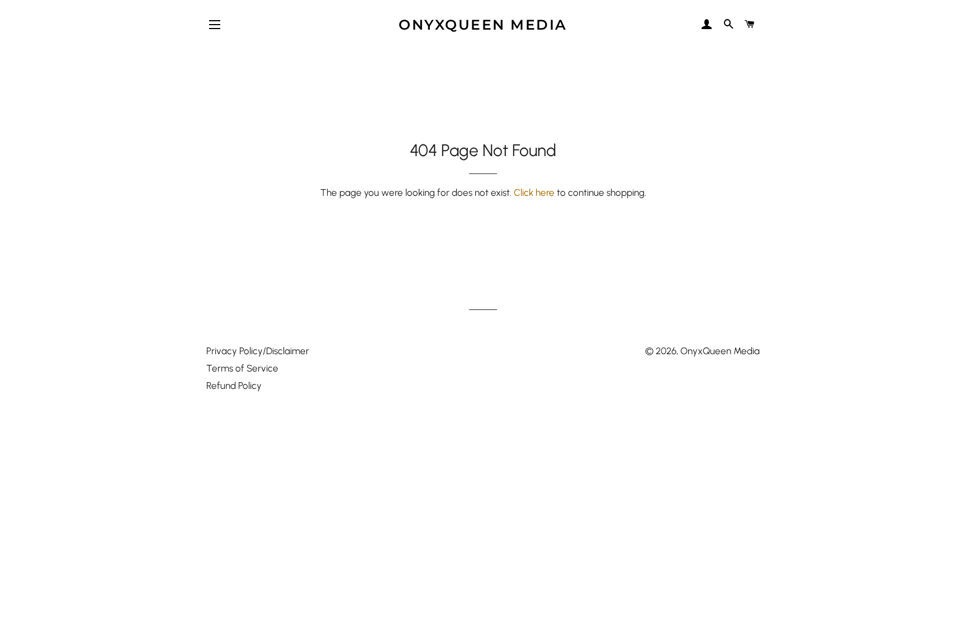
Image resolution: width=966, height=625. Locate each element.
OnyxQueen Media (483, 24)
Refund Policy (234, 385)
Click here (534, 192)
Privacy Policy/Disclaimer (257, 350)
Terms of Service (242, 368)
